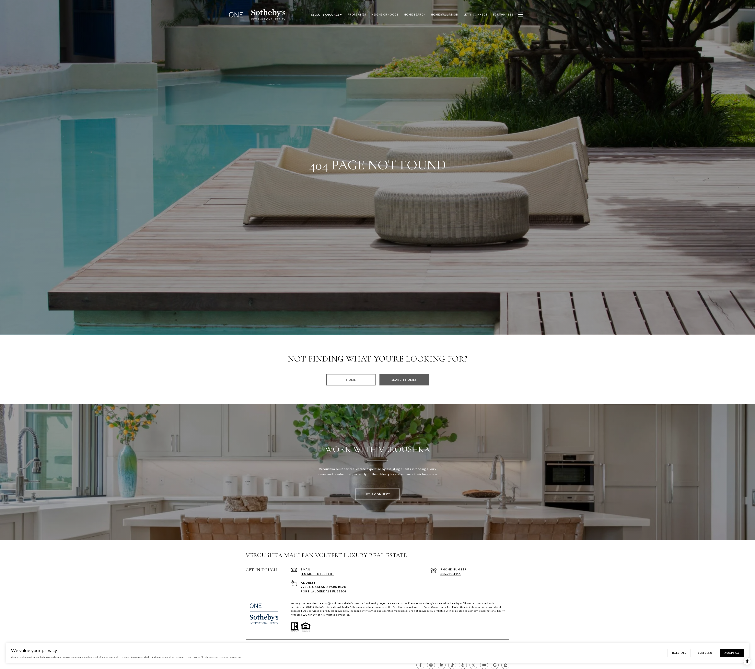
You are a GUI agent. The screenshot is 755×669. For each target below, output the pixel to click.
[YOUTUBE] (484, 665)
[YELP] (463, 665)
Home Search (415, 14)
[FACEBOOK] (420, 665)
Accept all (732, 652)
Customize (705, 652)
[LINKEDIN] (442, 665)
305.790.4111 (450, 574)
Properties (357, 14)
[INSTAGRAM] (431, 665)
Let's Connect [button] (377, 494)
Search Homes (404, 379)
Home (351, 379)
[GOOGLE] (495, 665)
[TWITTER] (473, 665)
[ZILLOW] (505, 665)
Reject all (679, 652)
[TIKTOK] (452, 665)
